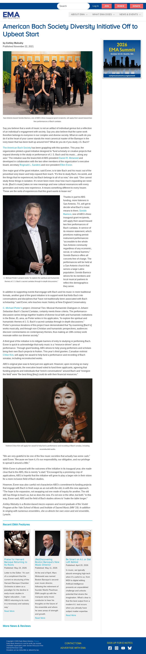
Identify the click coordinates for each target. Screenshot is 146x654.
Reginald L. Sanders (30, 165)
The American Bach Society (17, 148)
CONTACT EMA (73, 643)
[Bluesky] (130, 648)
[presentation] (16, 543)
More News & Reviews (17, 626)
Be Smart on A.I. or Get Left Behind (78, 560)
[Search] (88, 6)
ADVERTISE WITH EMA (73, 648)
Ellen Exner (66, 165)
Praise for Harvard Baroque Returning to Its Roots (15, 562)
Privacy (36, 641)
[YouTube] (123, 648)
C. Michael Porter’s (12, 308)
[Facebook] (110, 648)
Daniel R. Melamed (68, 158)
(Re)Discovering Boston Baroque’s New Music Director (47, 562)
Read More (10, 611)
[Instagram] (116, 648)
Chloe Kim (8, 355)
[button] (107, 6)
